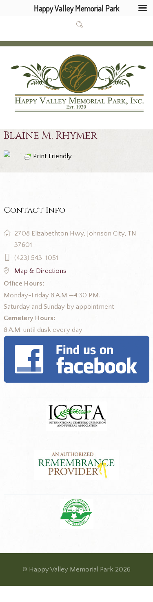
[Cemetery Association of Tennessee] (76, 514)
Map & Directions (40, 271)
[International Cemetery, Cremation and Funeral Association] (76, 341)
